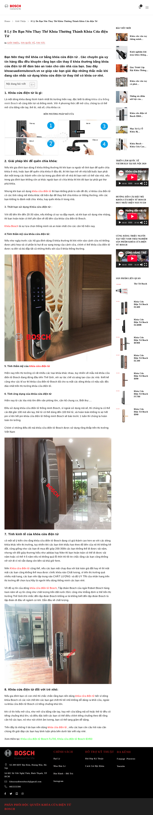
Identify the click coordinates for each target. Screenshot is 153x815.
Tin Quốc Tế (28, 43)
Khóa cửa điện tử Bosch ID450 (74, 739)
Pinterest (131, 759)
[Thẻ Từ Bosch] (123, 290)
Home (7, 21)
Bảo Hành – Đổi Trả (63, 773)
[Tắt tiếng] (141, 183)
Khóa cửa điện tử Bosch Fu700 (38, 739)
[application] (132, 177)
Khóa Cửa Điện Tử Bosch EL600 (141, 304)
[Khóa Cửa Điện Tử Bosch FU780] (123, 397)
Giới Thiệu (20, 21)
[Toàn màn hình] (145, 183)
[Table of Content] (32, 84)
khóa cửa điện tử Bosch (43, 588)
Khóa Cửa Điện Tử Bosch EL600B (141, 322)
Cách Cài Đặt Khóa (94, 766)
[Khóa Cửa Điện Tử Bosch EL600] (123, 308)
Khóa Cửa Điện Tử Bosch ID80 (141, 376)
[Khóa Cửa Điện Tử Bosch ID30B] (123, 344)
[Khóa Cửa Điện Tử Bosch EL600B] (123, 326)
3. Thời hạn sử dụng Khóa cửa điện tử (27, 207)
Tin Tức (40, 43)
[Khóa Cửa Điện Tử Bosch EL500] (123, 361)
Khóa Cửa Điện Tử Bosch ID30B (141, 340)
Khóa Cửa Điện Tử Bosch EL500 (141, 358)
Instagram (58, 781)
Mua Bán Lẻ (59, 766)
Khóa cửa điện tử (20, 568)
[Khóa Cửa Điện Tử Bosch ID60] (123, 415)
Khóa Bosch (11, 226)
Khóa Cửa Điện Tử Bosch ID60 (141, 412)
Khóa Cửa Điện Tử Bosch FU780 (141, 394)
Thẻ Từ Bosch (140, 284)
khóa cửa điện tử (41, 191)
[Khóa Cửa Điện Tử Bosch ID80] (123, 379)
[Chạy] (119, 183)
